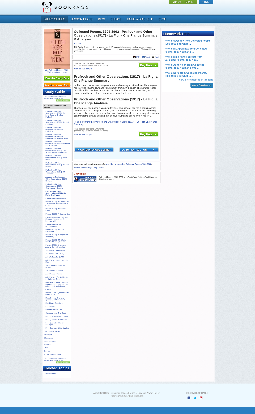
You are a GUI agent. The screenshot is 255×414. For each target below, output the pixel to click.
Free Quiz (48, 335)
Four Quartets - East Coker (56, 319)
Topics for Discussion (52, 354)
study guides (54, 19)
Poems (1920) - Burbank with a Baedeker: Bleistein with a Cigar (57, 203)
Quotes (47, 351)
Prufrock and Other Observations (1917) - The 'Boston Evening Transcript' (56, 150)
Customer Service (119, 392)
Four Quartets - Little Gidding (57, 328)
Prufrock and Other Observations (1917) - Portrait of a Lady (57, 122)
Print (157, 57)
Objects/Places (50, 341)
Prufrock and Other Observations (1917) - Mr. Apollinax (55, 172)
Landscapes (50, 306)
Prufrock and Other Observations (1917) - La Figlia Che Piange (55, 193)
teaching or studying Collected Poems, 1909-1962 (128, 164)
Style (46, 348)
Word (147, 57)
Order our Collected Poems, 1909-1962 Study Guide (55, 97)
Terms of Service (137, 392)
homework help (140, 19)
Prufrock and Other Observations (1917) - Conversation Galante (54, 186)
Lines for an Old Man (53, 310)
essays (115, 19)
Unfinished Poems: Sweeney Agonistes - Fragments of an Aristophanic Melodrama (57, 284)
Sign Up (177, 1)
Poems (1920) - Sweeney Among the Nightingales (55, 246)
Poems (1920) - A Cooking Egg (57, 214)
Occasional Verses (52, 331)
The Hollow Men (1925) (54, 254)
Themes (47, 344)
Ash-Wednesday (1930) (54, 257)
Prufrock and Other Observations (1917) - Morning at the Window (57, 143)
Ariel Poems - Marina (53, 274)
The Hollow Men (51, 374)
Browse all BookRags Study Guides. (89, 168)
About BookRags (101, 392)
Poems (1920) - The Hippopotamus (53, 225)
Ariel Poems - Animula (54, 270)
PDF (138, 57)
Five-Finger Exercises (53, 303)
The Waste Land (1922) (55, 250)
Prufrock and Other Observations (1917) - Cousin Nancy (57, 165)
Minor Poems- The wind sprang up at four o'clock (55, 299)
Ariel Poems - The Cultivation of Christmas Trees (57, 278)
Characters (48, 338)
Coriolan (48, 289)
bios (101, 19)
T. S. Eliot (78, 43)
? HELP (206, 1)
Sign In (189, 1)
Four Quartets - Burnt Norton (56, 316)
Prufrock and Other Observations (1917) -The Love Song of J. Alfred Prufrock (55, 114)
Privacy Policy (153, 392)
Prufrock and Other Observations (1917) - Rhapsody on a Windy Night (56, 136)
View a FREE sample (83, 69)
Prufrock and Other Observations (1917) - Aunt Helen (56, 158)
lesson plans (81, 19)
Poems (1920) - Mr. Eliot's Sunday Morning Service (55, 241)
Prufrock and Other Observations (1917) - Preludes (54, 129)
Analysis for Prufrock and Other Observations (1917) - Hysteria (56, 179)
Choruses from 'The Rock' (55, 313)
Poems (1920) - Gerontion (55, 198)
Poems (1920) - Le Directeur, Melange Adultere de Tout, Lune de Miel (56, 219)
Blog (162, 19)
